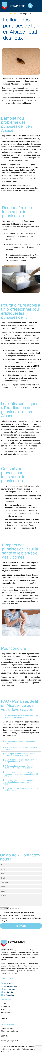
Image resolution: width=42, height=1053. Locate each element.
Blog (2, 1016)
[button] (36, 6)
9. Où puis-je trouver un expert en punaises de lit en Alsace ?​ (22, 789)
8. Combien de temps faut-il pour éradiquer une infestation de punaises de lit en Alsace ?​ (21, 782)
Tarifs (3, 1009)
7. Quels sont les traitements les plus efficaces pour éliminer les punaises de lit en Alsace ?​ (20, 774)
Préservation (5, 1006)
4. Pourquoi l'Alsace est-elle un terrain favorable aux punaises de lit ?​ (20, 755)
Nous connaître (6, 1012)
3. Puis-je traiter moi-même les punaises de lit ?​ (21, 748)
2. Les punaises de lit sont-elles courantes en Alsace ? (21, 742)
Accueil (3, 1003)
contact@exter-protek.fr (9, 1041)
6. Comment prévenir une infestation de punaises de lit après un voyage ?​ (20, 767)
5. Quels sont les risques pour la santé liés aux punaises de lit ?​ (22, 761)
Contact (4, 1019)
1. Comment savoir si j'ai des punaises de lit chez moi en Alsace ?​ (21, 717)
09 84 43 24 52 (6, 1036)
